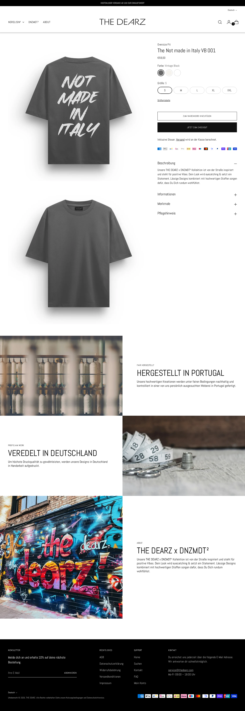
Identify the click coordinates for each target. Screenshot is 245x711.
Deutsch (231, 10)
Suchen (138, 664)
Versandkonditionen (110, 676)
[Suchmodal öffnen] (219, 22)
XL (213, 90)
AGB (102, 657)
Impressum (105, 683)
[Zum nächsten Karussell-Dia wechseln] (234, 632)
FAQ (136, 676)
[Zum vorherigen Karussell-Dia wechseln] (226, 633)
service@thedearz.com (180, 670)
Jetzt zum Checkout (197, 127)
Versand (180, 139)
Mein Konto (140, 683)
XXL (229, 90)
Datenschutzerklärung (111, 664)
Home (137, 657)
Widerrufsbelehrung (110, 670)
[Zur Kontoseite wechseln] (227, 22)
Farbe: (168, 66)
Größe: (162, 83)
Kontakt (138, 670)
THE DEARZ (30, 697)
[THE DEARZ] (122, 22)
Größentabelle (163, 100)
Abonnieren (70, 672)
